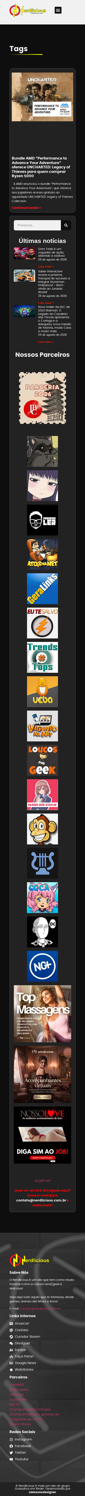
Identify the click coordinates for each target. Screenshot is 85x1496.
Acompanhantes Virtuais (29, 1409)
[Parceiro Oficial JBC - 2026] (42, 397)
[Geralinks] (42, 589)
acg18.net (42, 1180)
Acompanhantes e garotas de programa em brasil (34, 1417)
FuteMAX (16, 1384)
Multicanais (18, 1389)
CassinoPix (18, 1399)
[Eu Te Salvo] (42, 624)
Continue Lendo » (26, 207)
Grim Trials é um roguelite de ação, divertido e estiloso (51, 252)
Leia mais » (46, 266)
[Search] (66, 225)
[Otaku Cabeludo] (42, 933)
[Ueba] (42, 692)
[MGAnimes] (42, 486)
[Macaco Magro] (42, 830)
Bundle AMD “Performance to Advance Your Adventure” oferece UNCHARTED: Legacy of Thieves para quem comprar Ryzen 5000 (41, 167)
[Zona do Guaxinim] (42, 452)
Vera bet (16, 1394)
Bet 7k (14, 1404)
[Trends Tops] (42, 658)
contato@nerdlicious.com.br (40, 1308)
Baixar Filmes (20, 1424)
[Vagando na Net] (42, 727)
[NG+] (42, 967)
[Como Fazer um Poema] (42, 864)
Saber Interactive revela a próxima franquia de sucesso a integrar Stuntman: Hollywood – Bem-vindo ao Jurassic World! (54, 281)
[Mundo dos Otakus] (42, 795)
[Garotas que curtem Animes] (42, 898)
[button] (58, 10)
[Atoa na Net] (42, 555)
